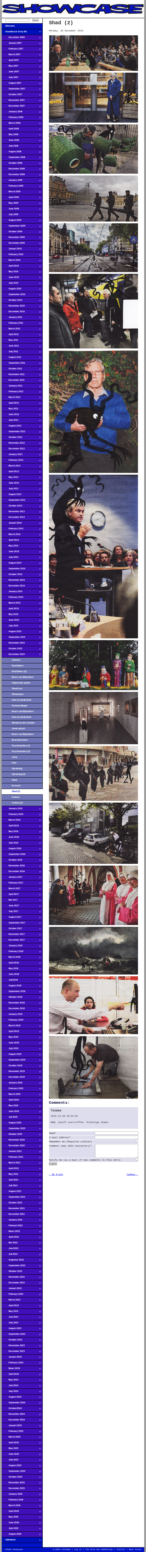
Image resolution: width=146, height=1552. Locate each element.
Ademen (16, 660)
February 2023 (12, 1295)
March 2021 (11, 1163)
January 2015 (12, 592)
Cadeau (16, 797)
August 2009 (11, 221)
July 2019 (10, 1049)
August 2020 (11, 1123)
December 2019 (13, 1078)
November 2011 (13, 375)
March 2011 (11, 329)
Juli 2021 (10, 1186)
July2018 (10, 981)
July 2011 (10, 352)
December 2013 (13, 518)
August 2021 (11, 1192)
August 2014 (11, 564)
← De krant (56, 1174)
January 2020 (12, 1083)
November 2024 (13, 1415)
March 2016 (11, 821)
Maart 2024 (11, 1369)
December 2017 (13, 941)
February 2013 (12, 461)
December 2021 (13, 1215)
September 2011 (13, 364)
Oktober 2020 (12, 1135)
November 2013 (13, 512)
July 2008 (10, 147)
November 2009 (13, 238)
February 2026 (12, 1500)
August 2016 (11, 849)
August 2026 (11, 1535)
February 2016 (12, 815)
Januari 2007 (12, 44)
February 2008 (12, 118)
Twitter (120, 1549)
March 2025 (11, 1438)
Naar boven (135, 1549)
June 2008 (10, 141)
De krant (16, 785)
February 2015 (12, 598)
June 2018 (10, 975)
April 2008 (10, 129)
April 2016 (10, 826)
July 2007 (10, 78)
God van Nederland (21, 700)
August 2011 (11, 358)
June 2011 (10, 347)
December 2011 (13, 381)
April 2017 (10, 895)
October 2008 (12, 164)
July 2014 (10, 558)
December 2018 (13, 1009)
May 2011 (10, 341)
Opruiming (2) (18, 774)
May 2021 (10, 1175)
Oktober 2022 (12, 1272)
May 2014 (10, 546)
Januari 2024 (12, 1358)
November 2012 (13, 444)
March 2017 (11, 889)
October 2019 (12, 1066)
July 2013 (10, 489)
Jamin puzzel (18, 728)
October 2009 (12, 232)
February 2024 (12, 1363)
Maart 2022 (11, 1232)
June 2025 (10, 1455)
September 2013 (13, 501)
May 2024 (10, 1380)
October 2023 (12, 1340)
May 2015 (10, 615)
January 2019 (12, 1015)
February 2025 (12, 1432)
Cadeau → (132, 1174)
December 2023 (13, 1352)
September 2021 (13, 1198)
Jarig (14, 757)
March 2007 (11, 55)
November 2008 (13, 169)
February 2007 (12, 49)
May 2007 (10, 67)
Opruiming (17, 768)
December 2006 (13, 38)
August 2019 (11, 1055)
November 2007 (13, 101)
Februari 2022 (12, 1226)
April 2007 (10, 61)
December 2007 (13, 107)
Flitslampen (18, 694)
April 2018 (10, 963)
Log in (78, 1549)
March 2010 (11, 261)
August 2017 (11, 918)
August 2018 (11, 986)
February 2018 (12, 952)
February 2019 (12, 1021)
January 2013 (12, 455)
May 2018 (10, 969)
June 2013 (10, 484)
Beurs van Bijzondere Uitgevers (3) (23, 735)
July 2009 (10, 215)
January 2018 (12, 946)
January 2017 (12, 878)
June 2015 (10, 621)
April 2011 (10, 335)
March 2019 (11, 1026)
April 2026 (10, 1512)
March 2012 (11, 398)
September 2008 (13, 158)
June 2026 (10, 1523)
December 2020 (13, 1146)
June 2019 (10, 1043)
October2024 (12, 1409)
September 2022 (13, 1266)
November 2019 (13, 1072)
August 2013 (11, 495)
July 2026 (10, 1529)
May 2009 (10, 204)
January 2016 (12, 809)
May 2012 (10, 409)
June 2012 (10, 415)
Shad (14, 780)
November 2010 (13, 307)
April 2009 (10, 198)
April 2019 (10, 1032)
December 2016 (13, 872)
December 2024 (13, 1420)
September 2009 (13, 227)
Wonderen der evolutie (23, 723)
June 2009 (10, 209)
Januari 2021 (12, 1152)
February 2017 (12, 884)
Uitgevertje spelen (21, 683)
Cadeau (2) (17, 803)
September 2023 (13, 1335)
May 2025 (10, 1449)
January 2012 (12, 387)
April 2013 (10, 472)
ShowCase (17, 688)
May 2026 (10, 1518)
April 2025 (10, 1443)
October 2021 (12, 1203)
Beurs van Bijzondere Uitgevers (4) (23, 712)
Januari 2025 (12, 1426)
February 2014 (12, 529)
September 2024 (13, 1403)
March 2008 (11, 124)
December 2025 (13, 1489)
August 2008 (11, 152)
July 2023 (10, 1323)
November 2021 (13, 1209)
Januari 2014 (12, 524)
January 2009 (12, 181)
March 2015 (11, 604)
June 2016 (10, 838)
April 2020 (10, 1101)
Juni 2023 (10, 1318)
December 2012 (13, 449)
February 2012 (12, 392)
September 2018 (13, 992)
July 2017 (10, 912)
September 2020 (13, 1129)
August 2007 (11, 84)
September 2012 (13, 432)
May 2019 (10, 1038)
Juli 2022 (10, 1255)
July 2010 (10, 284)
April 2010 (10, 267)
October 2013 (12, 506)
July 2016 (10, 844)
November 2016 (13, 866)
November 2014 (13, 581)
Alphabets (9, 1540)
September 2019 (13, 1061)
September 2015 (13, 638)
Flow (14, 763)
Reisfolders (18, 665)
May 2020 (10, 1106)
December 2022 (13, 1283)
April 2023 (10, 1306)
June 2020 (10, 1112)
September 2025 (13, 1472)
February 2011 (12, 324)
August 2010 (11, 289)
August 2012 (11, 427)
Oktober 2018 (12, 998)
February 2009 (12, 187)
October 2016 (12, 861)
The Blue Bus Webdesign (99, 1549)
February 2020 (12, 1089)
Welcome (8, 27)
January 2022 (12, 1221)
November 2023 (13, 1346)
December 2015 (13, 655)
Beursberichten (20, 740)
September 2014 (13, 569)
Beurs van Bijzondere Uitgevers (23, 678)
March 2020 (11, 1095)
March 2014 (11, 535)
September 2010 (13, 295)
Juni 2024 (10, 1386)
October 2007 (12, 95)
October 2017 (12, 929)
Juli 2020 (10, 1118)
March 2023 (11, 1301)
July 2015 (10, 626)
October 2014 (12, 575)
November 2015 (13, 644)
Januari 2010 (12, 249)
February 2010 (12, 255)
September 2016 (13, 855)
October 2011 (12, 369)
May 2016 (10, 832)
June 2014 (10, 552)
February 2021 (12, 1158)
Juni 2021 (10, 1181)
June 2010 (10, 278)
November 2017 (13, 935)
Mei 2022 (10, 1243)
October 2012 (12, 438)
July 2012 (10, 421)
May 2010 (10, 272)
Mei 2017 (10, 901)
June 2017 (10, 906)
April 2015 (10, 609)
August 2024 (11, 1398)
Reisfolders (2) (19, 671)
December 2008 (13, 175)
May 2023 (10, 1312)
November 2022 (13, 1278)
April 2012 (10, 404)
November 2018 (13, 1003)
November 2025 (13, 1483)
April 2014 (10, 541)
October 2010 (12, 301)
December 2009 (13, 244)
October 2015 (12, 649)
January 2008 (12, 112)
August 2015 (11, 632)
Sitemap (66, 1549)
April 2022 (10, 1238)
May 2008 (10, 135)
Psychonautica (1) (21, 745)
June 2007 (10, 72)
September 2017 (13, 923)
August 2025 (11, 1466)
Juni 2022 (10, 1249)
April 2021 (10, 1169)
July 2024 (10, 1392)
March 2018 (11, 958)
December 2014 (13, 586)
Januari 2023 (12, 1289)
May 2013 (10, 478)
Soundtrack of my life (14, 32)
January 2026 (12, 1495)
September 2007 (13, 89)
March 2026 (11, 1506)
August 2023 (11, 1329)
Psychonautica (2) (21, 751)
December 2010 (13, 312)
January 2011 (12, 318)
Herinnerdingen (19, 705)
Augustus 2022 (13, 1261)
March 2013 (11, 466)
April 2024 (10, 1375)
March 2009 (11, 192)
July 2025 (10, 1460)
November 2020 (13, 1141)
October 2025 (12, 1478)
